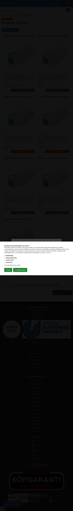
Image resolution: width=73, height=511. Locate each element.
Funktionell (9, 260)
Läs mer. (48, 252)
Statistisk (9, 262)
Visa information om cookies (12, 265)
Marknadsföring (11, 258)
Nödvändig (9, 255)
